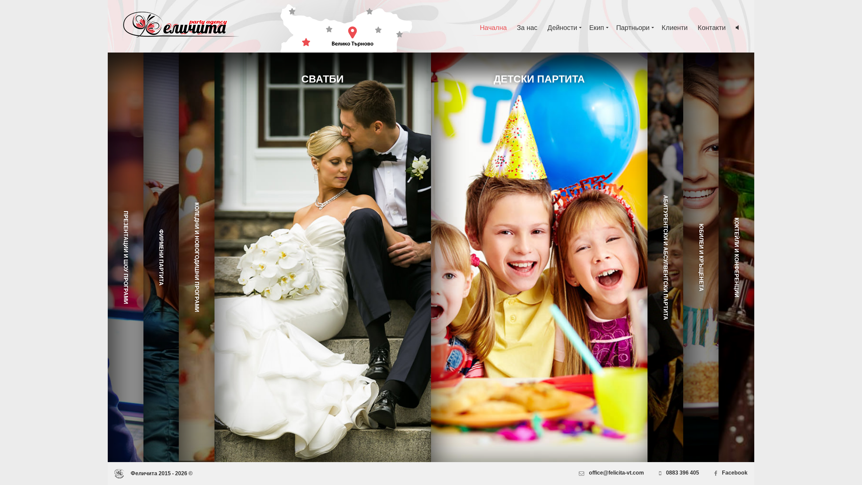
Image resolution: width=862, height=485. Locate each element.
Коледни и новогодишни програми (197, 257)
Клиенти (675, 27)
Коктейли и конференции (736, 257)
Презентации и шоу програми (125, 257)
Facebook (734, 473)
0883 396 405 (682, 473)
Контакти (712, 27)
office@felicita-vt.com (616, 473)
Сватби (322, 79)
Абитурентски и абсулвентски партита (665, 257)
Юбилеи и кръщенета (701, 257)
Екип (597, 27)
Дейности (563, 27)
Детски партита (539, 79)
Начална (493, 27)
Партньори (634, 27)
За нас (527, 27)
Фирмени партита (161, 257)
